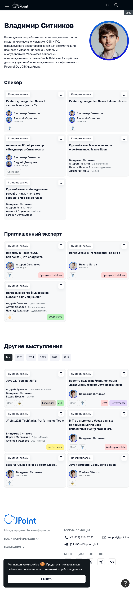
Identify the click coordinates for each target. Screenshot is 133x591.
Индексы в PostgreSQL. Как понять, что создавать (24, 255)
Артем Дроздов (16, 307)
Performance (118, 403)
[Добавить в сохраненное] (61, 94)
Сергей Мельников (18, 437)
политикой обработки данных (63, 569)
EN (107, 5)
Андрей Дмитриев (25, 162)
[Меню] (6, 5)
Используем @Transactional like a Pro (94, 253)
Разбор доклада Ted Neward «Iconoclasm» (98, 101)
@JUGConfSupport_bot (84, 544)
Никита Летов (88, 264)
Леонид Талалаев (17, 310)
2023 (43, 357)
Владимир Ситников (27, 113)
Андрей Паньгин (79, 163)
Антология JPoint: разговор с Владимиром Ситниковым (25, 147)
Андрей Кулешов (16, 389)
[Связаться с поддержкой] (125, 583)
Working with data (116, 447)
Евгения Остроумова (19, 215)
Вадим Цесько (15, 396)
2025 (19, 357)
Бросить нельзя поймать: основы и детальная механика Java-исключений (95, 383)
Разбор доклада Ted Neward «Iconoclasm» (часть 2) (25, 103)
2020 (54, 357)
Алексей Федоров (17, 440)
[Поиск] (116, 5)
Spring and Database (51, 275)
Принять (46, 579)
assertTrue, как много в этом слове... (31, 464)
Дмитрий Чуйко (79, 171)
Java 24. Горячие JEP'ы (21, 380)
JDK (60, 403)
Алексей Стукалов (25, 118)
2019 (66, 357)
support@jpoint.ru (118, 537)
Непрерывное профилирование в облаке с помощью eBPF (27, 295)
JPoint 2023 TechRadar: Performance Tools (35, 420)
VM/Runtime (55, 317)
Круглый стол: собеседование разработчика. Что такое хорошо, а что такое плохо (27, 193)
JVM (104, 403)
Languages (48, 403)
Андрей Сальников (28, 264)
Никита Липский (79, 167)
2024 (31, 357)
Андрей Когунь (15, 207)
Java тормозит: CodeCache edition (92, 464)
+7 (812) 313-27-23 (82, 537)
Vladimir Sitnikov (89, 472)
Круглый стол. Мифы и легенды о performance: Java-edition (91, 147)
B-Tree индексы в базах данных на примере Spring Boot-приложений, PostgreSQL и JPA (91, 425)
